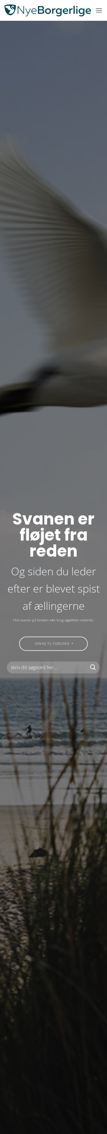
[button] (99, 10)
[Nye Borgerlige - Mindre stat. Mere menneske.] (47, 10)
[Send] (93, 667)
